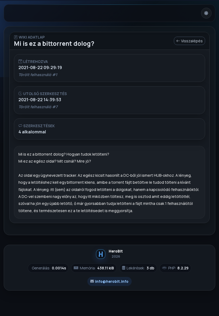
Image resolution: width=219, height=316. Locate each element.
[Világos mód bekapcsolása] (206, 13)
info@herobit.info (111, 281)
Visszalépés (192, 40)
